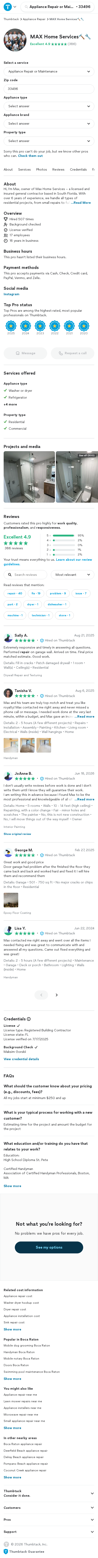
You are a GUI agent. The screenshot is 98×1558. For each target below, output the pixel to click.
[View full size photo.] (29, 477)
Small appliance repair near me (24, 1421)
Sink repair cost (14, 1322)
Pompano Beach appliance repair (26, 1463)
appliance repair (34, 19)
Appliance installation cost (22, 1316)
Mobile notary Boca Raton (21, 1358)
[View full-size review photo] (11, 745)
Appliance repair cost (18, 1296)
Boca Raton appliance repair (23, 1444)
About (8, 170)
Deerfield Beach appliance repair (25, 1450)
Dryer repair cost (15, 1309)
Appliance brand (16, 115)
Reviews (58, 170)
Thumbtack (11, 19)
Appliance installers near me (22, 1408)
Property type (15, 132)
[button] (15, 40)
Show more (12, 1329)
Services (24, 170)
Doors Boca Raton (16, 1365)
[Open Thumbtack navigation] (10, 6)
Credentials (78, 170)
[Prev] (41, 995)
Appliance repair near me (20, 1394)
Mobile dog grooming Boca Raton (27, 1345)
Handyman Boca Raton (19, 1352)
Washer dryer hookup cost (21, 1302)
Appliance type (15, 97)
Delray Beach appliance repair (24, 1457)
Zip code (11, 80)
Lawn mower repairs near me (23, 1401)
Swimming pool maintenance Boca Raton (32, 1371)
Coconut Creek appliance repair (25, 1470)
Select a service (16, 63)
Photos (41, 170)
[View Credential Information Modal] (28, 1019)
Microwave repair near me (21, 1414)
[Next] (57, 995)
